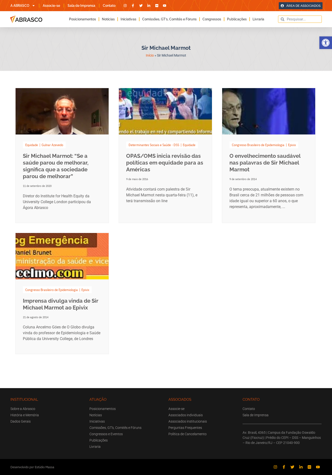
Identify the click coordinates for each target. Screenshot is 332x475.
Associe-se (51, 6)
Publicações (237, 19)
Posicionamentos (82, 19)
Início (150, 55)
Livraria (258, 19)
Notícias (108, 19)
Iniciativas (128, 19)
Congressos (211, 19)
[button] (325, 42)
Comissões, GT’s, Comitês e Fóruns (169, 19)
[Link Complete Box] (62, 155)
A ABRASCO (19, 6)
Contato (109, 6)
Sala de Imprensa (81, 6)
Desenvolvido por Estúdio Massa (32, 467)
